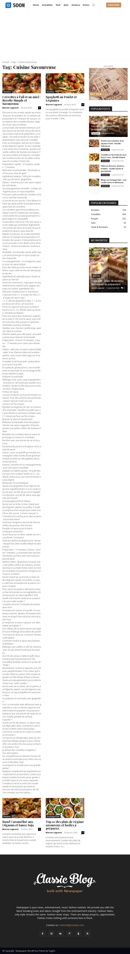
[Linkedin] (60, 933)
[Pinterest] (69, 933)
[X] (87, 933)
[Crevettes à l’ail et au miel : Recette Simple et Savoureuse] (21, 83)
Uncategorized (53, 816)
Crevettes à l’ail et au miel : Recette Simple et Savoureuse (21, 100)
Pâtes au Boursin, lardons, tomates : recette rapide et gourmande (112, 168)
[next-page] (96, 192)
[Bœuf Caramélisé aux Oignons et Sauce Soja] (21, 808)
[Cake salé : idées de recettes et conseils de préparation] (108, 270)
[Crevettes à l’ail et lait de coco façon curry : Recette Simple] (94, 157)
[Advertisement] (65, 35)
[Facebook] (42, 933)
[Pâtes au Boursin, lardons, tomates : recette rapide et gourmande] (94, 168)
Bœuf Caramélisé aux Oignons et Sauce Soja (18, 823)
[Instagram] (51, 933)
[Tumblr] (78, 933)
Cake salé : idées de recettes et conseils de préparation (105, 126)
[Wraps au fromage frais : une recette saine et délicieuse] (94, 182)
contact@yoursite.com (71, 925)
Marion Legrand (10, 107)
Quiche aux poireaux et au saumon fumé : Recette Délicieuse (112, 143)
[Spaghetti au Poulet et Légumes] (65, 83)
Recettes (7, 92)
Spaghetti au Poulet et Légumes (61, 98)
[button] (93, 5)
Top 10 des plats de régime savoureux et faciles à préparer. (65, 825)
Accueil (5, 62)
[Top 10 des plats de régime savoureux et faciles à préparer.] (65, 808)
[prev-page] (91, 192)
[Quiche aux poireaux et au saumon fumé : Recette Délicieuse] (94, 143)
